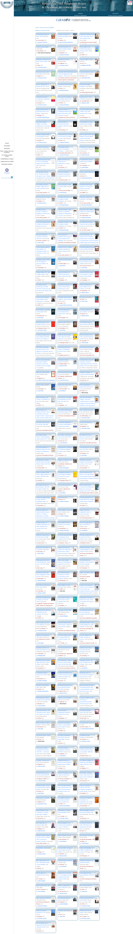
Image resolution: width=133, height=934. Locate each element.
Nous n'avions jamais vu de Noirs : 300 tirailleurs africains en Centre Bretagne (43, 862)
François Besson (42, 203)
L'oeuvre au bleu (40, 385)
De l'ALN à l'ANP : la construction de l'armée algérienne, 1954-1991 (63, 124)
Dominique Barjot (64, 205)
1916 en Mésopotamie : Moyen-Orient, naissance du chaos (86, 386)
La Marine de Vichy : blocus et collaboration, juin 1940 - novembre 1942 (43, 612)
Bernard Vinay (63, 893)
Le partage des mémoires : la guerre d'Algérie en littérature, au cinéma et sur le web (64, 474)
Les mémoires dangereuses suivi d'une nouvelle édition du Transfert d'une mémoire (65, 424)
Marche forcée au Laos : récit (43, 885)
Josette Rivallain (64, 616)
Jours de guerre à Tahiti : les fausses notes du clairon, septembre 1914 (64, 599)
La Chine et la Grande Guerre (64, 259)
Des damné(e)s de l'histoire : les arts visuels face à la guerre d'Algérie (87, 261)
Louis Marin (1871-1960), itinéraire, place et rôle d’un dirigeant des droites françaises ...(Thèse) (67, 73)
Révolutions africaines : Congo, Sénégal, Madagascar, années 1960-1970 (87, 549)
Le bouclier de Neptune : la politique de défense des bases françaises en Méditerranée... (43, 449)
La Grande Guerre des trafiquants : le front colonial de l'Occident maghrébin (87, 562)
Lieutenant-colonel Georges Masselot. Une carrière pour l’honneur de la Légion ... (86, 186)
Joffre (59, 497)
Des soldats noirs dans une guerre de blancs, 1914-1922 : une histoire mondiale (43, 487)
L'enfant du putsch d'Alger (42, 47)
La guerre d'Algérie (84, 59)
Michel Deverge (42, 580)
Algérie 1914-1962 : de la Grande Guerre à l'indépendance (63, 161)
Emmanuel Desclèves (87, 178)
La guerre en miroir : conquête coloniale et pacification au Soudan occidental (65, 249)
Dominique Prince (42, 803)
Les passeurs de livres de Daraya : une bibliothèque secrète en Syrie (64, 349)
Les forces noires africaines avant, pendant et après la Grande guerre (42, 299)
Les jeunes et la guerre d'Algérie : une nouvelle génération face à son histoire (43, 124)
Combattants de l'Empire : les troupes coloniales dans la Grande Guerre (64, 286)
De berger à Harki (62, 910)
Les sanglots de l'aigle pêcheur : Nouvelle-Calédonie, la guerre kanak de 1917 (43, 436)
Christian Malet (63, 780)
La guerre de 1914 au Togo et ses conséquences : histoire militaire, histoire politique (86, 274)
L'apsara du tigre (62, 322)
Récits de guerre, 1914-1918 (86, 835)
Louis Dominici (63, 442)
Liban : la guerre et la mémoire (43, 898)
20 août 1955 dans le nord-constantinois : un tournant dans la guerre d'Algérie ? (42, 812)
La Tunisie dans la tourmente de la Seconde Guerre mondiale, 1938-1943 (86, 612)
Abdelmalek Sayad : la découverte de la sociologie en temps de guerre (87, 674)
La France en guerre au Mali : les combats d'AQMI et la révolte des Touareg (64, 637)
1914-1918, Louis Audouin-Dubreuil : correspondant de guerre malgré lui (64, 724)
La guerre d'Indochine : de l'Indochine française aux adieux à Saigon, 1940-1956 (64, 274)
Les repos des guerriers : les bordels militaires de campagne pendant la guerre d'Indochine (87, 499)
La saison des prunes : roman (43, 735)
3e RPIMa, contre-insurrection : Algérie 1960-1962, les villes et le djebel (43, 662)
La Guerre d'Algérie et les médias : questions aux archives (85, 637)
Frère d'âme (82, 297)
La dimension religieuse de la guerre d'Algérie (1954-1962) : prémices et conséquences (43, 336)
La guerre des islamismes (86, 422)
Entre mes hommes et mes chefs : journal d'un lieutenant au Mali (86, 336)
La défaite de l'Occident (63, 59)
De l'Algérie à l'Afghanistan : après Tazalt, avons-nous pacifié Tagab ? (64, 737)
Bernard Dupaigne (64, 467)
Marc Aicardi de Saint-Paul (66, 42)
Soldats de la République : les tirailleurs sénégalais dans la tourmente (86, 850)
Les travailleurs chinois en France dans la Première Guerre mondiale (64, 799)
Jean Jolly (40, 728)
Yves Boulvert (85, 843)
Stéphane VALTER (86, 65)
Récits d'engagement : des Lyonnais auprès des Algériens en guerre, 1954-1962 (65, 824)
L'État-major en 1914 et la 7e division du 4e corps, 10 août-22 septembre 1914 (86, 599)
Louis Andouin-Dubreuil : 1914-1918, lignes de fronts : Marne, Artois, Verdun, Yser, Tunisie (43, 712)
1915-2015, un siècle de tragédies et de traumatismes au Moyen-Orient (86, 461)
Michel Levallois (42, 593)
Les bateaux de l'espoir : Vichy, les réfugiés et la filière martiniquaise (65, 199)
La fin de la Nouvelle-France (64, 647)
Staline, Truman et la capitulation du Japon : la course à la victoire (85, 512)
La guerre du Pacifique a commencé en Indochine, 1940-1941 (42, 236)
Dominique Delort (86, 77)
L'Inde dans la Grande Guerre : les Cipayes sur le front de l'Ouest (43, 599)
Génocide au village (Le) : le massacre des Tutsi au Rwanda (86, 537)
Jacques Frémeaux (42, 42)
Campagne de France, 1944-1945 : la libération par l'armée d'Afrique (86, 662)
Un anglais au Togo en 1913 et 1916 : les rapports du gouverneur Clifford (43, 261)
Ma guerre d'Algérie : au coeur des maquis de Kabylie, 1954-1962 (87, 812)
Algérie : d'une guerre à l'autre (86, 572)
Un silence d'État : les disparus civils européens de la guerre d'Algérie (65, 850)
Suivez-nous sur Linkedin (6, 177)
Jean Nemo (62, 265)
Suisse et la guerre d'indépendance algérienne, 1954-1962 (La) (64, 712)
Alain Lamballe (41, 880)
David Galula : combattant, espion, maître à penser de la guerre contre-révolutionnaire (86, 774)
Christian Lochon (42, 67)
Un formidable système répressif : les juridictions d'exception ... (63, 149)
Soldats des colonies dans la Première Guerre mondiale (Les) (42, 537)
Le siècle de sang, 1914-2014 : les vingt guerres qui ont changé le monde (65, 537)
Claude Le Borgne (64, 501)
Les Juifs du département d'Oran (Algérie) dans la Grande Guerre (64, 311)
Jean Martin (63, 390)
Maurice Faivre (85, 292)
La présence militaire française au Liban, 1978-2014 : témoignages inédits (43, 499)
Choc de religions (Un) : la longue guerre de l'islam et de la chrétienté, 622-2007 (43, 925)
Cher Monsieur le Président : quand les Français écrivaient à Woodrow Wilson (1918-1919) (43, 461)
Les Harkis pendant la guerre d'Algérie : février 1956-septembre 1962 (86, 111)
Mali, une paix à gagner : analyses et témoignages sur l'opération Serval (64, 562)
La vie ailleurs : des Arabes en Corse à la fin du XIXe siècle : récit (65, 436)
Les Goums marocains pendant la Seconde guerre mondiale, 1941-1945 (64, 174)
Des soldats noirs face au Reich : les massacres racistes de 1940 (87, 436)
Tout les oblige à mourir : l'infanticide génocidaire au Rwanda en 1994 (86, 48)
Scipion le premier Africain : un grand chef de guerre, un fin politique (43, 111)
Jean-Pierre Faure (64, 380)
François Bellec (42, 780)
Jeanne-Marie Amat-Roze (66, 305)
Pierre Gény (41, 242)
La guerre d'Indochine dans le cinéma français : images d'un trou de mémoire (65, 624)
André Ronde (85, 167)
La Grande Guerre (84, 722)
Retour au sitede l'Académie (7, 173)
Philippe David (41, 655)
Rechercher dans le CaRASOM (47, 27)
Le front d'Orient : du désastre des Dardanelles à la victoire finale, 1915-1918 (65, 399)
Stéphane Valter (85, 102)
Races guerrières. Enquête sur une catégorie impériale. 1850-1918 (65, 99)
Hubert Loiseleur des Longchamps (46, 380)
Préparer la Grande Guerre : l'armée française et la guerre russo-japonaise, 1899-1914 (86, 749)
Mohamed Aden (42, 853)
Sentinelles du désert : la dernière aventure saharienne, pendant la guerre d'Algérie (65, 762)
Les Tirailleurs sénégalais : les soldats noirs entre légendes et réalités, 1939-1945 (87, 762)
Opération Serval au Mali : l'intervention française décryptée (86, 649)
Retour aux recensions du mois (42, 30)
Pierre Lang (84, 301)
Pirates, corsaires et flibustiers (87, 172)
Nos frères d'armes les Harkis (43, 197)
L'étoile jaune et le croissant (42, 798)
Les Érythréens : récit (41, 848)
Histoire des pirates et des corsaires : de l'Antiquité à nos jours (43, 399)
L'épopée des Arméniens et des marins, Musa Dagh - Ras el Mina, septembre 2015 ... (87, 36)
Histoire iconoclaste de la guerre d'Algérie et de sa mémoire (85, 286)
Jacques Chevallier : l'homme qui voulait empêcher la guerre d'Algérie (43, 787)
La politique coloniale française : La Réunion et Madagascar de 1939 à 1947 (42, 211)
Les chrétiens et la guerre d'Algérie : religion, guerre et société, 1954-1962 (42, 186)
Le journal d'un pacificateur (42, 147)
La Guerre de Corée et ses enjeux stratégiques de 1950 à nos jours (43, 574)
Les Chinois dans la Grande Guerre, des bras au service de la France (87, 224)
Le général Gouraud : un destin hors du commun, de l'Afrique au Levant (65, 136)
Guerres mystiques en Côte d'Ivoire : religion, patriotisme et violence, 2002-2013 (43, 474)
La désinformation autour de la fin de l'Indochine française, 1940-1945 (65, 687)
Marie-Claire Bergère (65, 805)
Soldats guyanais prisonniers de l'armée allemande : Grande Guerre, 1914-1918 (43, 562)
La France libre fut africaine (64, 485)
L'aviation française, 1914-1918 (65, 860)
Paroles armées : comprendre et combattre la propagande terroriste (65, 449)
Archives (37, 27)
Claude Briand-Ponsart (43, 117)
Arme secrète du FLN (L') (86, 885)
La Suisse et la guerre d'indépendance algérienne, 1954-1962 (64, 749)
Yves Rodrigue (41, 891)
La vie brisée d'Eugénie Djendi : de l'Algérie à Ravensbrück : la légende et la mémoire (43, 224)
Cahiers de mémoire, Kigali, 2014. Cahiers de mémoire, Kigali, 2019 (64, 336)
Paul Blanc (84, 455)
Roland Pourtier (85, 154)
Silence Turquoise (62, 835)
